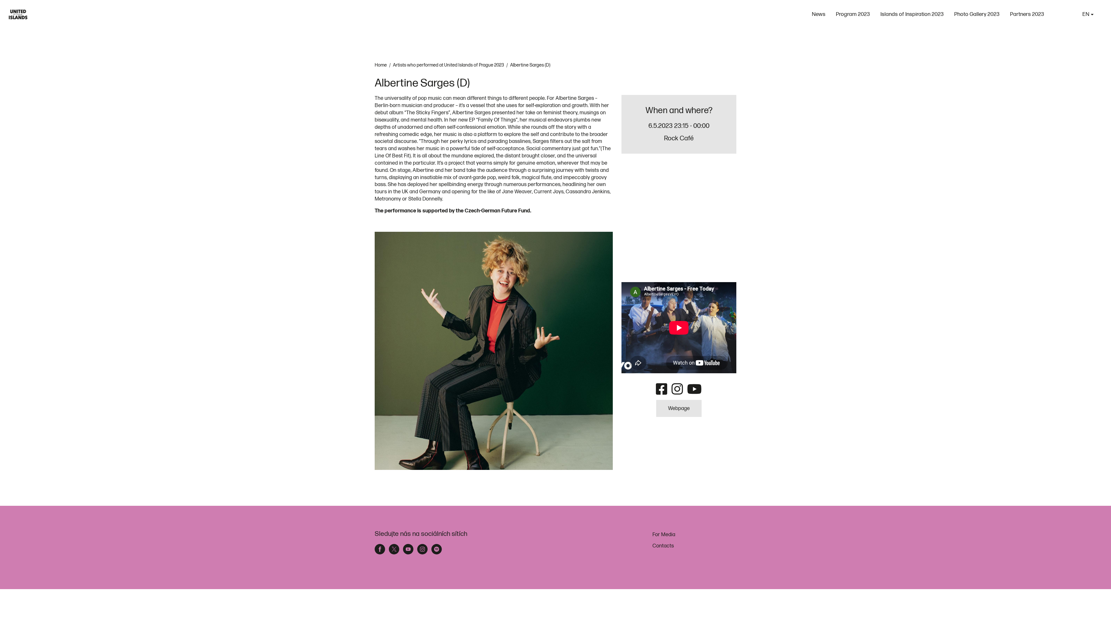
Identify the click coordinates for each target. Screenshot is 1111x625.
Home (381, 65)
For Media (663, 535)
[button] (1088, 14)
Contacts (663, 546)
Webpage (679, 408)
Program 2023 (853, 14)
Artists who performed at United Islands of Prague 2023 (448, 65)
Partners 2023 (1027, 14)
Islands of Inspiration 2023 (912, 14)
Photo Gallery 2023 (977, 14)
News (818, 14)
